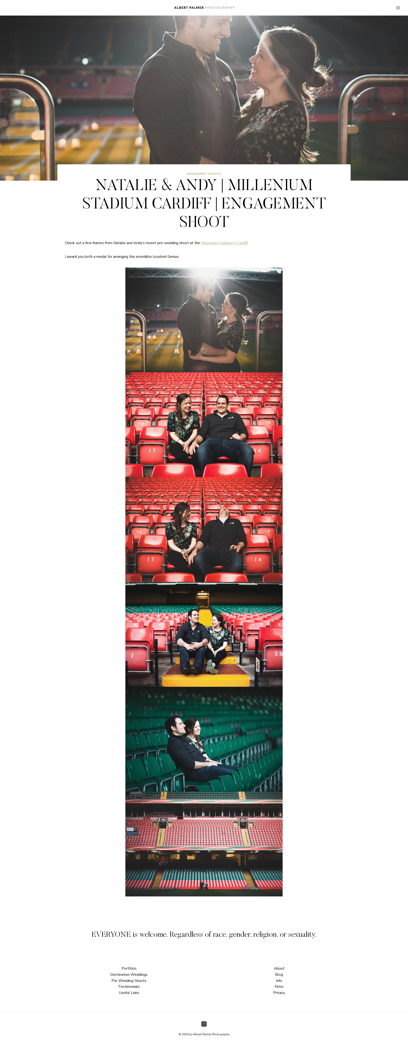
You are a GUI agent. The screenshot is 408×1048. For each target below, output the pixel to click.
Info (279, 980)
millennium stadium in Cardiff (224, 243)
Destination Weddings (129, 974)
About (279, 968)
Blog (279, 974)
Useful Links (129, 992)
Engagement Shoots (204, 174)
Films (279, 986)
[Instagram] (204, 1024)
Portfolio (129, 968)
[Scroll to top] (404, 739)
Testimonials (129, 986)
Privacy (279, 992)
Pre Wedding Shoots (128, 980)
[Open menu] (398, 7)
